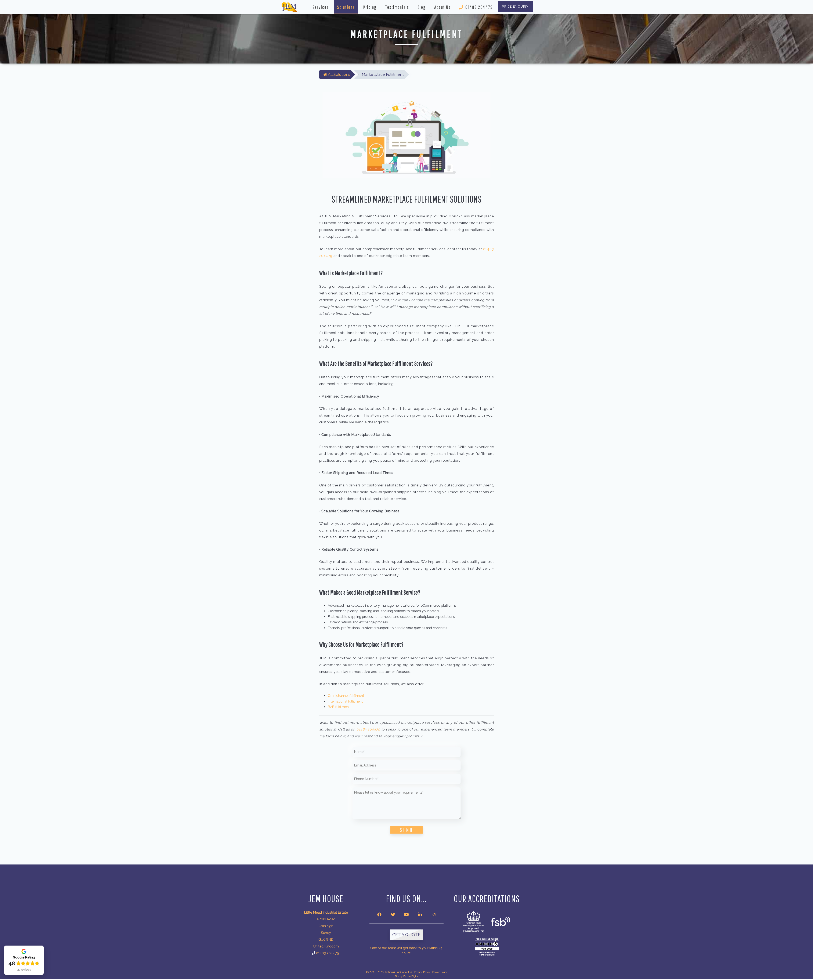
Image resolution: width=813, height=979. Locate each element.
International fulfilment (345, 701)
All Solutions (338, 74)
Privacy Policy (422, 972)
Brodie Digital (411, 976)
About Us (442, 7)
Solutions (346, 7)
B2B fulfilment (339, 707)
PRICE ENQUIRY (515, 6)
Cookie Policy (440, 972)
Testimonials (397, 7)
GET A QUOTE (406, 934)
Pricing (370, 7)
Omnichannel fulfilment (346, 696)
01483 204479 (479, 7)
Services (320, 7)
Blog (422, 7)
